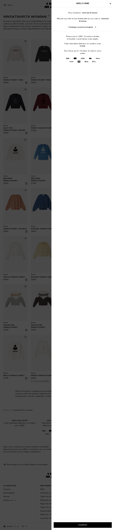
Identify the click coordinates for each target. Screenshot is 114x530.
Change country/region (80, 27)
